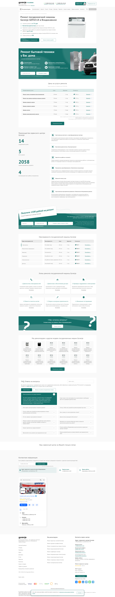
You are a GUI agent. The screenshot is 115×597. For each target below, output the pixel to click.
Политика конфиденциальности (57, 588)
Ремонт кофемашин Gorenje (53, 551)
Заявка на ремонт (75, 9)
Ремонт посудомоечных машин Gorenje (56, 546)
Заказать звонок (57, 326)
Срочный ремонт (35, 9)
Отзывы (50, 9)
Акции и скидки (67, 9)
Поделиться (76, 582)
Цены (42, 9)
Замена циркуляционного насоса (31, 114)
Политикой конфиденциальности (47, 466)
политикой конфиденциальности (37, 225)
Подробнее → (88, 244)
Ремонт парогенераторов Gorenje (55, 557)
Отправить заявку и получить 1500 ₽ (60, 223)
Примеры (21, 550)
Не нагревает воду (49, 248)
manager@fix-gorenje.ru (80, 556)
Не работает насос (49, 256)
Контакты (82, 9)
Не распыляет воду (49, 263)
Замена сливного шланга (29, 106)
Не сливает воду (48, 245)
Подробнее (31, 290)
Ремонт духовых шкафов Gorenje (55, 543)
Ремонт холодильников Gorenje (54, 562)
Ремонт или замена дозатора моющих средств (34, 98)
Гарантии (60, 9)
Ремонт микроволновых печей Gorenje (56, 554)
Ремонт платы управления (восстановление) (33, 94)
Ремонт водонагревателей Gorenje (55, 549)
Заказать (88, 94)
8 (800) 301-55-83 (79, 549)
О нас (46, 9)
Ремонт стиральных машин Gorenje (55, 559)
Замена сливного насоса (29, 102)
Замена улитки (26, 110)
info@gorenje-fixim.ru (80, 552)
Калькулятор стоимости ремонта (26, 568)
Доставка (55, 9)
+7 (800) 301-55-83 (49, 3)
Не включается (48, 252)
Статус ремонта (92, 9)
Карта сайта (21, 577)
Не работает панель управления (51, 259)
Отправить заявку (43, 73)
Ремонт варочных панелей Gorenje (55, 540)
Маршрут (24, 504)
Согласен (80, 592)
